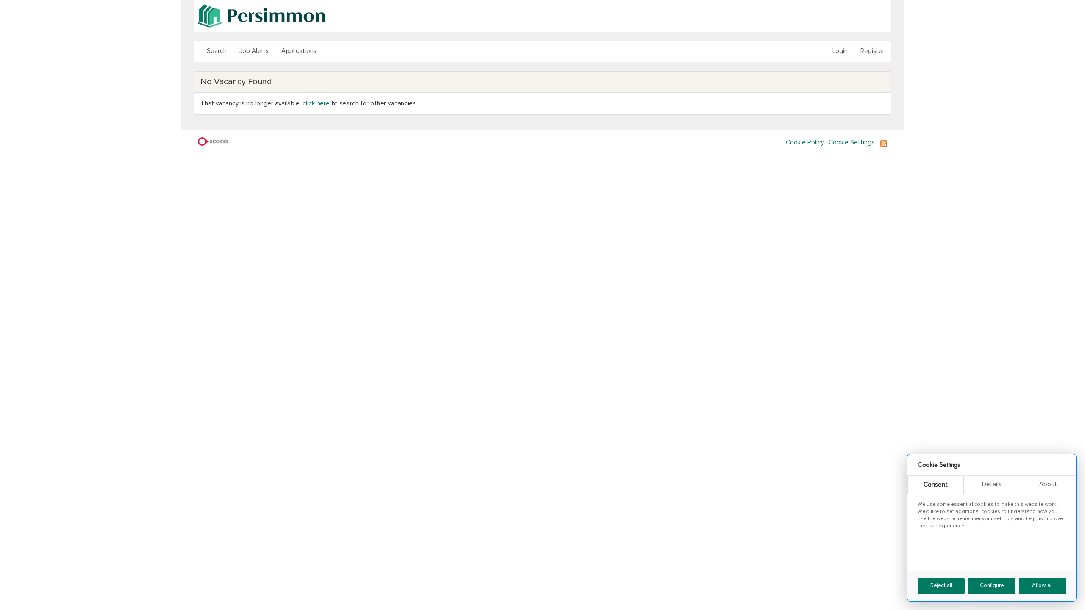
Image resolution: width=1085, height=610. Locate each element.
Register (872, 51)
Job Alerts (254, 51)
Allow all (1042, 585)
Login (840, 51)
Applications (299, 51)
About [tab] (1048, 484)
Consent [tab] (936, 485)
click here (316, 103)
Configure (992, 585)
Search (217, 51)
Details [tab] (992, 484)
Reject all (941, 585)
